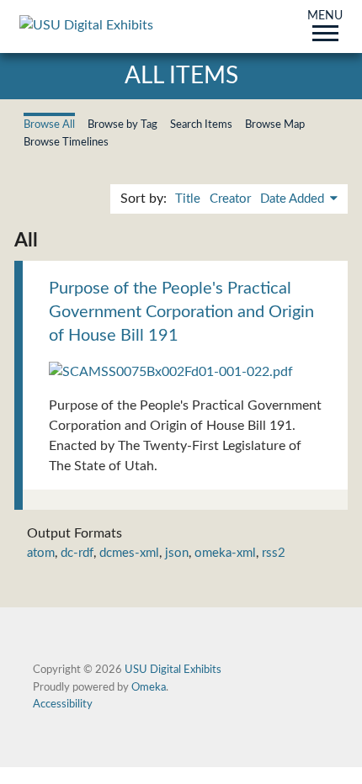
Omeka (148, 687)
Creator (230, 199)
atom (41, 553)
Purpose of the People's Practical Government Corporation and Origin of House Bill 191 (181, 312)
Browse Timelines (66, 142)
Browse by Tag (122, 124)
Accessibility (63, 704)
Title (187, 199)
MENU (325, 17)
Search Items (201, 124)
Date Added (293, 199)
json (177, 553)
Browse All (49, 124)
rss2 (273, 553)
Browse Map (275, 124)
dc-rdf (77, 553)
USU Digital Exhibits (173, 670)
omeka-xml (225, 553)
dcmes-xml (129, 553)
